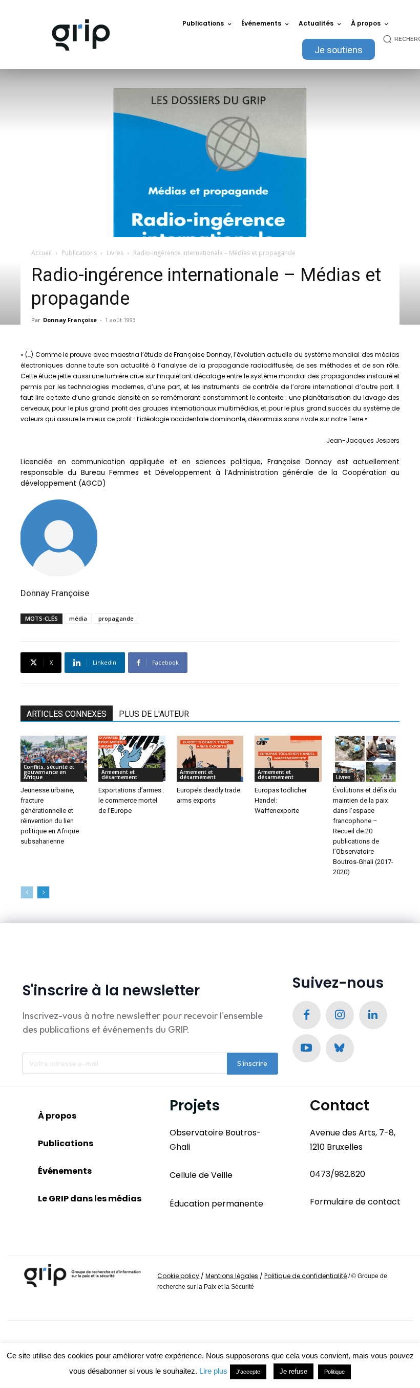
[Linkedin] (373, 1015)
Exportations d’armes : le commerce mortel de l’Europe (131, 800)
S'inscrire (252, 1063)
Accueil (41, 252)
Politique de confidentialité (305, 1275)
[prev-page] (26, 892)
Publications (79, 252)
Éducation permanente (216, 1204)
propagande (116, 618)
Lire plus (213, 1371)
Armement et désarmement (119, 774)
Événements (65, 1171)
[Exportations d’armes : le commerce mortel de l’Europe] (131, 759)
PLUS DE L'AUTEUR (154, 714)
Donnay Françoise (70, 320)
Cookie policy (178, 1275)
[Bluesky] (340, 1048)
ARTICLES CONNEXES (67, 714)
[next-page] (43, 892)
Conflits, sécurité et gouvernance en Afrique (49, 772)
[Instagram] (340, 1015)
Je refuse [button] (293, 1371)
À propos (57, 1116)
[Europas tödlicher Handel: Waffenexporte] (288, 759)
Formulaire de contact (355, 1202)
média (78, 618)
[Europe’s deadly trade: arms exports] (210, 759)
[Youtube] (306, 1048)
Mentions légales (231, 1275)
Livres (115, 252)
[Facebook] (306, 1015)
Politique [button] (334, 1372)
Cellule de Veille (201, 1175)
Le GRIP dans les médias (89, 1198)
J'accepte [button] (248, 1372)
